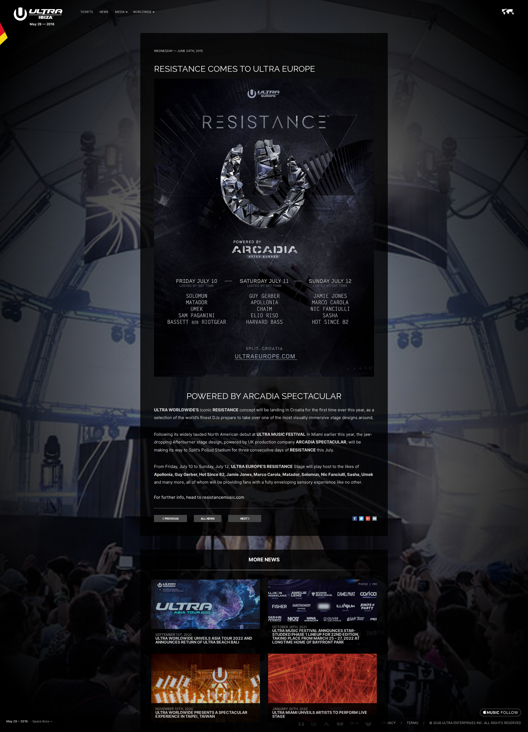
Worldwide (142, 12)
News (104, 12)
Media (120, 12)
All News (208, 518)
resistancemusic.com (223, 497)
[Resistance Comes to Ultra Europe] (264, 375)
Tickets (86, 12)
